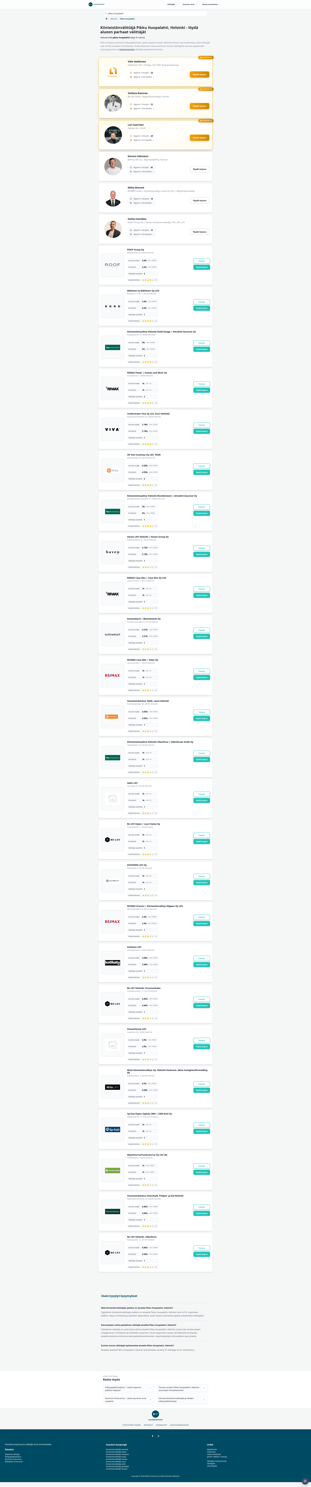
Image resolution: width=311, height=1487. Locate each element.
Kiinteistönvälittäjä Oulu (116, 1461)
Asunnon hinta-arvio (13, 1459)
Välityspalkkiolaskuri (13, 1457)
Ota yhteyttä (212, 1466)
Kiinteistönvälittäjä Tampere (117, 1454)
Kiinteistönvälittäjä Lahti (116, 1464)
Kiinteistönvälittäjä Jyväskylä (117, 1466)
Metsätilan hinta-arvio (14, 1461)
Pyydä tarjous (199, 74)
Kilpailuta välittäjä (12, 1454)
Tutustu (202, 261)
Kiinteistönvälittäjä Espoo (116, 1452)
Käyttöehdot (212, 1449)
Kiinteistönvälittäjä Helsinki (117, 1449)
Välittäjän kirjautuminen (217, 1461)
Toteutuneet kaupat (131, 1425)
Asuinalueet (161, 1425)
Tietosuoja (211, 1452)
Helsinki (113, 19)
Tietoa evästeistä (214, 1454)
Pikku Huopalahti (127, 19)
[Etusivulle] (96, 4)
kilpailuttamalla (126, 49)
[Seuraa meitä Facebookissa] (153, 1436)
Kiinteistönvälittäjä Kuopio (116, 1469)
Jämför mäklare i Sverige (217, 1457)
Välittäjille (211, 1463)
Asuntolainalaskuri (179, 1425)
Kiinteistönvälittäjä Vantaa (116, 1459)
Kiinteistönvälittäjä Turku (116, 1457)
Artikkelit (148, 1425)
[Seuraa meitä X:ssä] (158, 1436)
